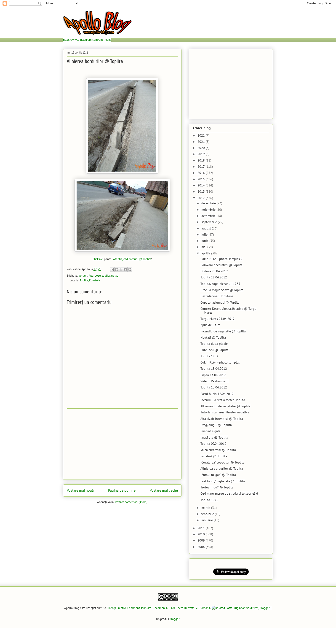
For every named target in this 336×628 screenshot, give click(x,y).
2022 (201, 135)
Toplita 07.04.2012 (213, 444)
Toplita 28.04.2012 (213, 277)
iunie (205, 241)
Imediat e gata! (210, 431)
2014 (201, 185)
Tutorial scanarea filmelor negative (224, 412)
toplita (106, 276)
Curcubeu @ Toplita (214, 350)
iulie (204, 234)
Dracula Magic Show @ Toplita (221, 290)
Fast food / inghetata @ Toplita (222, 481)
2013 (201, 191)
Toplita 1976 (209, 500)
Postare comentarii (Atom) (131, 502)
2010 (201, 534)
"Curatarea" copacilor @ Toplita (222, 462)
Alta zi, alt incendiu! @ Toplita (221, 419)
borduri (82, 276)
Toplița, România (90, 280)
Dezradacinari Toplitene (216, 296)
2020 (201, 148)
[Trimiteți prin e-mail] (112, 269)
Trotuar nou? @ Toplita (216, 487)
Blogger (174, 619)
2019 (201, 154)
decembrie (209, 203)
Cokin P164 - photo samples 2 (221, 259)
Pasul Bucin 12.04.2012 (217, 394)
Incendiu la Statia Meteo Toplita (222, 400)
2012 (201, 198)
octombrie (208, 216)
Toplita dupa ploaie (214, 344)
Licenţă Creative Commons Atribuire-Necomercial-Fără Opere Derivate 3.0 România (159, 608)
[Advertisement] (122, 444)
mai (204, 247)
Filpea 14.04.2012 (213, 375)
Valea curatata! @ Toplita (218, 450)
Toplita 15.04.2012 (213, 369)
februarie (208, 514)
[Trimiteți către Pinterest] (129, 269)
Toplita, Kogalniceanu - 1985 (220, 284)
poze (98, 276)
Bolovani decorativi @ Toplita (221, 265)
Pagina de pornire (122, 490)
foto (90, 276)
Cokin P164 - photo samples (220, 362)
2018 (201, 160)
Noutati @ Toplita (213, 337)
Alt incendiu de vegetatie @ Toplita (225, 406)
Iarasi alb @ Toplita (214, 437)
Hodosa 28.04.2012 (214, 271)
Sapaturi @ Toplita (213, 456)
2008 (201, 547)
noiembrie (208, 210)
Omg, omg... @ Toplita (216, 425)
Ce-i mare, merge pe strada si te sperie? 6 (229, 493)
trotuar (115, 276)
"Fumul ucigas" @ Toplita (218, 475)
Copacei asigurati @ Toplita (220, 302)
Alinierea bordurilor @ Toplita (221, 468)
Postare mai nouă (80, 490)
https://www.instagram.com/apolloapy (87, 40)
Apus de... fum (210, 325)
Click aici (98, 259)
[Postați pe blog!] (116, 269)
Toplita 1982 (209, 356)
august (206, 228)
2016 (201, 173)
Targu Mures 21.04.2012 (217, 319)
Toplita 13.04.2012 (213, 387)
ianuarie (207, 520)
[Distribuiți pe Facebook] (125, 269)
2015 (201, 179)
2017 (201, 166)
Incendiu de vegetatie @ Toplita (223, 331)
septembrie (209, 222)
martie (206, 508)
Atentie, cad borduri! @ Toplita (132, 259)
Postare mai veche (164, 490)
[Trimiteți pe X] (121, 269)
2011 (201, 528)
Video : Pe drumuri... (214, 381)
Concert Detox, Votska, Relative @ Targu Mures (228, 311)
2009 (201, 540)
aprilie (206, 253)
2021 (201, 142)
